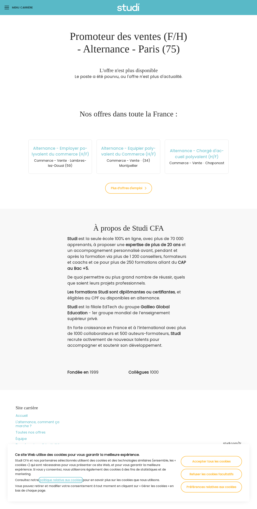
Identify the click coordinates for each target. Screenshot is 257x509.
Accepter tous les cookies (211, 461)
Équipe (21, 438)
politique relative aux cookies (61, 480)
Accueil (22, 415)
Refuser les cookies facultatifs (211, 474)
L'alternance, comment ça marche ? (37, 424)
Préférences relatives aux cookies (211, 487)
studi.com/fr (232, 443)
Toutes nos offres (31, 432)
